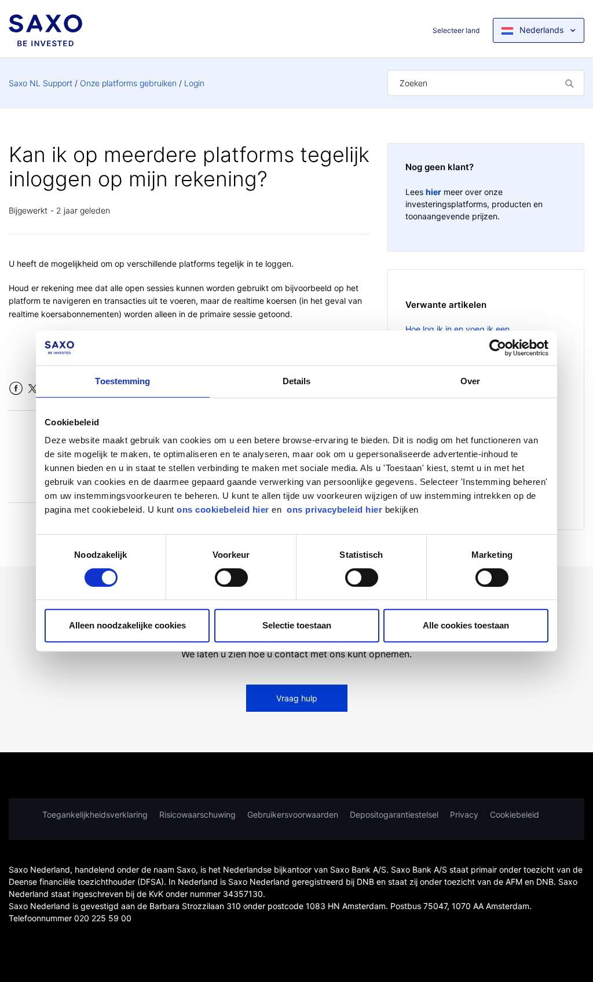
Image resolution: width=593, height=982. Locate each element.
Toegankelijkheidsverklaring (95, 814)
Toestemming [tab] (122, 381)
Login (194, 83)
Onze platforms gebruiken (128, 83)
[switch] (231, 577)
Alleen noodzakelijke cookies (127, 625)
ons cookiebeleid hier (224, 509)
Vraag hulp (296, 698)
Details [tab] (297, 381)
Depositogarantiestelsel (394, 814)
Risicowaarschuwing (197, 814)
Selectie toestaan (296, 625)
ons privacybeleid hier (336, 509)
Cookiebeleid (514, 814)
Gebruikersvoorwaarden (292, 814)
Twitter (32, 388)
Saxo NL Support (40, 83)
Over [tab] (470, 381)
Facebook (16, 388)
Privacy (464, 814)
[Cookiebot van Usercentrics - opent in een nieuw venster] (497, 347)
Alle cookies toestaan (466, 625)
